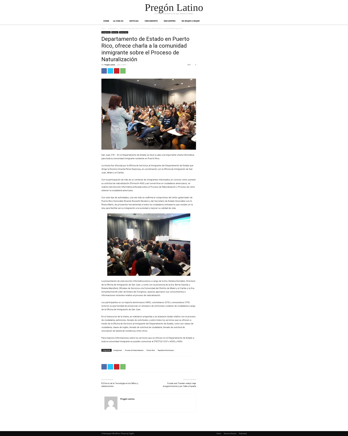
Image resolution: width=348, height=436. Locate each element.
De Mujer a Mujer (191, 21)
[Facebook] (104, 71)
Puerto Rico (123, 32)
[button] (243, 21)
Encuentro (169, 21)
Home (106, 21)
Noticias (134, 21)
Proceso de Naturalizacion (134, 350)
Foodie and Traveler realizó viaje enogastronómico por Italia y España (179, 384)
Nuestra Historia (230, 433)
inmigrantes (117, 350)
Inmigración (112, 28)
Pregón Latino (110, 65)
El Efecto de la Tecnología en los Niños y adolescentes (119, 384)
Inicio (103, 28)
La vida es (118, 21)
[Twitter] (110, 71)
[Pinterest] (116, 71)
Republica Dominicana (166, 350)
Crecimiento (151, 21)
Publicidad (243, 433)
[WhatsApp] (123, 71)
